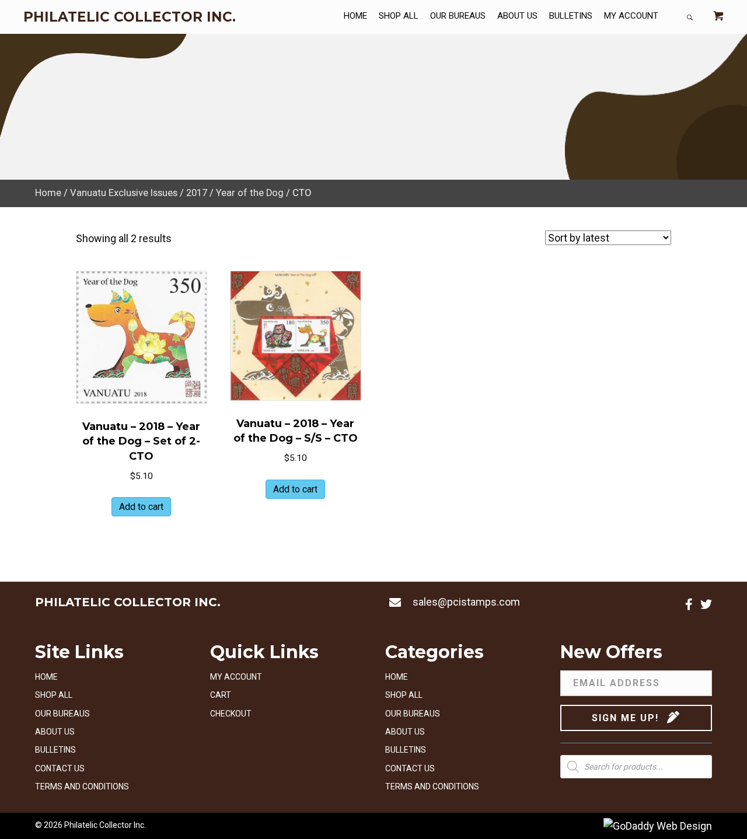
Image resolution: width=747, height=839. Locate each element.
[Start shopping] (718, 17)
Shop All (53, 695)
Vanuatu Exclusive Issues (123, 192)
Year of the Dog (250, 192)
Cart (220, 695)
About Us (55, 731)
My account (236, 676)
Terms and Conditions (82, 786)
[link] (355, 17)
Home (48, 192)
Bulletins (55, 749)
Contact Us (60, 768)
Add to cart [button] (141, 506)
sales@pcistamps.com (466, 602)
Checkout (231, 713)
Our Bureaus (62, 713)
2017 (196, 192)
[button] (688, 604)
